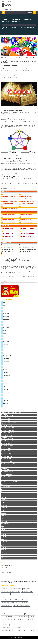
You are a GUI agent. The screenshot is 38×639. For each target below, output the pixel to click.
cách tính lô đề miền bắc (26, 265)
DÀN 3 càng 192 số (30, 594)
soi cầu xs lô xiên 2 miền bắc (6, 443)
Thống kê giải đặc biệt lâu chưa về (8, 630)
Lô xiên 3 (21, 613)
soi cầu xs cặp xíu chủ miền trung (7, 454)
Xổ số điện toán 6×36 (5, 516)
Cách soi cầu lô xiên (5, 594)
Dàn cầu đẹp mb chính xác (6, 437)
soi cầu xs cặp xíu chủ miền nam (7, 471)
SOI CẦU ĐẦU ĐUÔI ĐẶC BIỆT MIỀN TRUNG (28, 249)
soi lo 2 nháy (8, 272)
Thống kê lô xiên (4, 539)
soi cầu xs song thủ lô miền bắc (7, 450)
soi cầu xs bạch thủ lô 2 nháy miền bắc (8, 422)
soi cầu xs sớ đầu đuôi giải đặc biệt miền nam (10, 481)
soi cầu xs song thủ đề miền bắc (7, 445)
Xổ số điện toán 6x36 (6, 338)
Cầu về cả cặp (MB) (6, 352)
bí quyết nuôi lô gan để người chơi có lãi (29, 276)
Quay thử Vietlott (6, 403)
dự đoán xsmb (17, 267)
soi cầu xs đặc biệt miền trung (6, 458)
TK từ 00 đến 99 (5, 383)
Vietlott (2, 501)
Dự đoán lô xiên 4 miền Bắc (7, 605)
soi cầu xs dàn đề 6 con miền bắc (7, 428)
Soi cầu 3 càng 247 (28, 613)
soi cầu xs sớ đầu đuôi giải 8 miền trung (8, 463)
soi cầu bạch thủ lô (19, 270)
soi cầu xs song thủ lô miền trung (7, 459)
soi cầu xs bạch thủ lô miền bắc (7, 420)
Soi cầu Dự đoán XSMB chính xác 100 (8, 622)
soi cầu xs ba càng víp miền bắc (7, 415)
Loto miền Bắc (5, 386)
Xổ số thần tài (5, 344)
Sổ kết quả (3, 494)
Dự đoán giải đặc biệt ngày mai (21, 599)
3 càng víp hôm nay (5, 588)
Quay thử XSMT (5, 400)
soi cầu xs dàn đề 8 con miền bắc (7, 430)
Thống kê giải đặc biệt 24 (17, 627)
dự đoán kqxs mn (30, 266)
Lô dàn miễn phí (15, 613)
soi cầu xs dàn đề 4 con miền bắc (7, 427)
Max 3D (4, 330)
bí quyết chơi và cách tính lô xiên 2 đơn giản (12, 259)
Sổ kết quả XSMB (6, 313)
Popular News (29, 12)
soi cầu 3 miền (27, 268)
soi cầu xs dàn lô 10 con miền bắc (7, 433)
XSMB (4, 302)
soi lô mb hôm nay (15, 272)
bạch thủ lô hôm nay (27, 588)
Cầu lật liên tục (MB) (5, 523)
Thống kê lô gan (6, 361)
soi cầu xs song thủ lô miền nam (7, 476)
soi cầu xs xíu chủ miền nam (6, 479)
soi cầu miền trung (15, 271)
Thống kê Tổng (5, 378)
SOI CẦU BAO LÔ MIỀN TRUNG (7, 251)
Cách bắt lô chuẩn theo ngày (27, 591)
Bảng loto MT (3, 545)
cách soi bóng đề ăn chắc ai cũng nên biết (12, 258)
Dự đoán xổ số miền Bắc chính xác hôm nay (10, 610)
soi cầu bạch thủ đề (11, 270)
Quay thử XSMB (4, 557)
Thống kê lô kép (6, 366)
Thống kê (2, 510)
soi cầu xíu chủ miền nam (24, 271)
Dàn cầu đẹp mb (4, 414)
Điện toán (2, 512)
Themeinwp (30, 637)
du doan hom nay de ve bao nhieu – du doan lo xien (7, 4)
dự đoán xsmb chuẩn (25, 605)
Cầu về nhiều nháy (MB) (7, 355)
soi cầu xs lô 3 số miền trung (6, 461)
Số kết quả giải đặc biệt (6, 627)
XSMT (2, 491)
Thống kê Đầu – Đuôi (6, 375)
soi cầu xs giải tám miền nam (6, 474)
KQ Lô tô (2, 544)
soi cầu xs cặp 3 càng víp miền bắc (7, 423)
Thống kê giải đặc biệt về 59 (22, 630)
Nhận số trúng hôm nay (11, 265)
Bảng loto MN (3, 547)
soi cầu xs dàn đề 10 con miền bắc (7, 432)
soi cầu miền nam (7, 271)
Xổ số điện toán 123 (6, 341)
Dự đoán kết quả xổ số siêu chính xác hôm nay (10, 602)
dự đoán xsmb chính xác (6, 608)
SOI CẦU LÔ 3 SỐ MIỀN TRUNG (25, 251)
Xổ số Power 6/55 (6, 327)
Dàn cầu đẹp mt (4, 452)
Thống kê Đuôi (5, 372)
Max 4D (4, 333)
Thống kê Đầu (5, 369)
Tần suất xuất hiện (4, 529)
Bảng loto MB (3, 549)
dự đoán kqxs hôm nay (22, 266)
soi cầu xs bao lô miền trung (6, 456)
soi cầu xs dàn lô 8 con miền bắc (7, 440)
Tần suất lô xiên (32, 630)
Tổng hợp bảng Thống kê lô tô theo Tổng (9, 276)
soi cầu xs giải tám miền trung (6, 453)
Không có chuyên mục (6, 613)
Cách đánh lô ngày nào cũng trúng (17, 594)
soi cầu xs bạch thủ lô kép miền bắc (8, 418)
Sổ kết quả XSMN (6, 316)
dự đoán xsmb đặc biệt (17, 608)
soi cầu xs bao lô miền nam (6, 469)
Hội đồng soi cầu (4, 484)
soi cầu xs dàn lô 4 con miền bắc (7, 438)
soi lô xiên (21, 272)
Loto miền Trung (6, 392)
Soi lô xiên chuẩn (29, 624)
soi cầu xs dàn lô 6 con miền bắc (7, 435)
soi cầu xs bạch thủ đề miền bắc (7, 417)
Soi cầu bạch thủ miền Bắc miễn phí (17, 619)
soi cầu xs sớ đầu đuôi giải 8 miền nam (8, 483)
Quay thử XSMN (5, 397)
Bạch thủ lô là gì (5, 591)
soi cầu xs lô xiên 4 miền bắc (6, 448)
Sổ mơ (4, 406)
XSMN (4, 305)
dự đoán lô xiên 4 (10, 267)
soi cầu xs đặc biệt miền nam (6, 472)
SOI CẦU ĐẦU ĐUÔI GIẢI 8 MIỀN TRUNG (27, 247)
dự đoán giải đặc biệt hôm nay (7, 599)
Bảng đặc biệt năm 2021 (14, 591)
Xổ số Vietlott (3, 509)
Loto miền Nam (5, 389)
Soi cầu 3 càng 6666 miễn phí (7, 616)
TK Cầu (2, 518)
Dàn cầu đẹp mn (4, 468)
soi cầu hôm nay (27, 270)
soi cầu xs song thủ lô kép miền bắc (8, 446)
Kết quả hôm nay (6, 310)
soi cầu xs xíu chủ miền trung (6, 466)
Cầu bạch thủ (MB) (6, 347)
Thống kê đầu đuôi (6, 358)
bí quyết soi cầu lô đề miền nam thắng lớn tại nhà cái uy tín (15, 261)
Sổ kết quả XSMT (6, 319)
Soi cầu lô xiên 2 (29, 622)
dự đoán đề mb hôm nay (12, 266)
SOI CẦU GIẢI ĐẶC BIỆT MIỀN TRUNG (9, 247)
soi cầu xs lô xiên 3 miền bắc (6, 425)
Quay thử (2, 550)
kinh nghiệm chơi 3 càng (11, 268)
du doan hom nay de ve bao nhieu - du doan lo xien (15, 24)
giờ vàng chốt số (24, 267)
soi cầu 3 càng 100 (20, 268)
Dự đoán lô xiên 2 (24, 602)
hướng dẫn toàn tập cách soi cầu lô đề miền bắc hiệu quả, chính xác (17, 260)
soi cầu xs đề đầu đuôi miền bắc (7, 441)
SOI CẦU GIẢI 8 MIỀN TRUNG (7, 249)
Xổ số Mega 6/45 (6, 324)
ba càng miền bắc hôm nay (16, 588)
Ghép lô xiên (22, 610)
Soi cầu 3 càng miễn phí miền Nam (21, 616)
